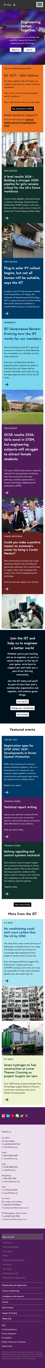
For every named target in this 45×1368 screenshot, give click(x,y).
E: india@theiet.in (9, 1170)
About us (16, 49)
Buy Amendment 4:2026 (22, 108)
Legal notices (7, 1346)
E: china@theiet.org (9, 1158)
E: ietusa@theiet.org (10, 1193)
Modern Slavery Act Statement (14, 1342)
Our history (7, 1242)
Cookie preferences (9, 1329)
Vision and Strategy (10, 1247)
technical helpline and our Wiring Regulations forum (20, 122)
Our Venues (6, 1198)
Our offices (7, 1264)
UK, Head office (8, 1141)
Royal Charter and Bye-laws (14, 1260)
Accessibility (7, 1337)
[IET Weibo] (22, 1115)
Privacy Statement (9, 1333)
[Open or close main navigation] (39, 4)
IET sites (7, 4)
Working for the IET (10, 1273)
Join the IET (22, 701)
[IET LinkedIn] (8, 1115)
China (4, 1152)
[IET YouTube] (12, 1116)
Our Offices (6, 1138)
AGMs (5, 1255)
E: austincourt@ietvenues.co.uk (14, 1219)
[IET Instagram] (3, 1115)
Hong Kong (6, 1175)
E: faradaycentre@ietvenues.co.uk (15, 1207)
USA (3, 1187)
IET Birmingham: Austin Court (14, 1213)
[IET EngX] (26, 1115)
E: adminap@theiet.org (11, 1181)
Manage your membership (22, 708)
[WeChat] (17, 1115)
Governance (7, 1251)
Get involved (22, 714)
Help (3, 1325)
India (4, 1164)
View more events (22, 904)
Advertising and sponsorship (14, 1277)
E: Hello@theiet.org (9, 1147)
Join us (29, 49)
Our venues (7, 1269)
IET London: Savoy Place (12, 1201)
